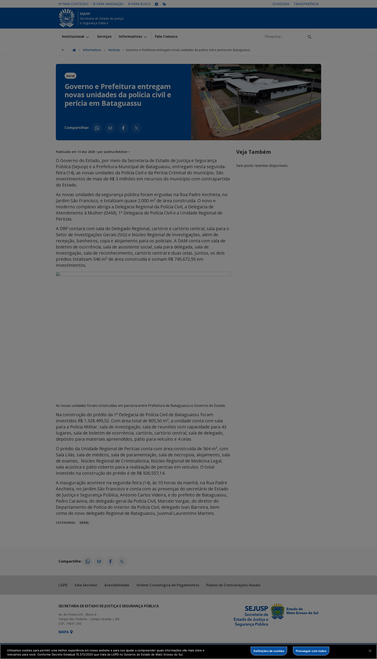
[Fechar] (370, 651)
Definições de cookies (269, 651)
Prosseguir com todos (311, 651)
